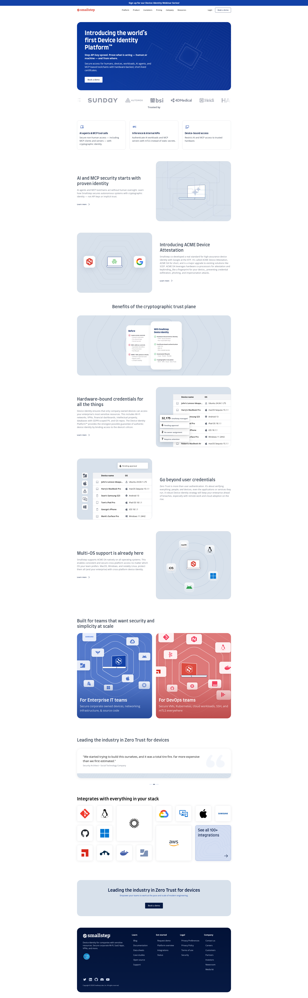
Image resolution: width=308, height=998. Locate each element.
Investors (209, 960)
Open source (139, 960)
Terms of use (187, 950)
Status (160, 955)
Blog (135, 940)
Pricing (159, 10)
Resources (182, 10)
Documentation (140, 945)
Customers (147, 10)
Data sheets (138, 950)
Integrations (162, 950)
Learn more (82, 204)
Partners (209, 955)
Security (185, 955)
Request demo (164, 940)
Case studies (139, 955)
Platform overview (165, 945)
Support (137, 964)
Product (136, 10)
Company (170, 10)
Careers (209, 945)
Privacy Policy (187, 945)
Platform (125, 10)
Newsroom (210, 964)
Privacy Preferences (190, 940)
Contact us (210, 940)
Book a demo (223, 10)
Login (210, 10)
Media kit (209, 969)
